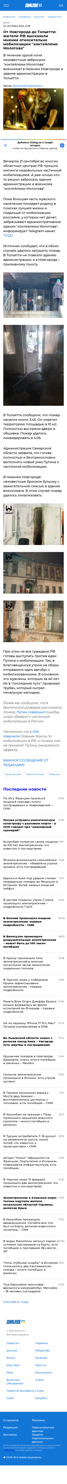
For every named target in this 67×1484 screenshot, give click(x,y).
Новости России (35, 774)
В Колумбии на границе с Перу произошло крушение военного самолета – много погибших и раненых (28, 1119)
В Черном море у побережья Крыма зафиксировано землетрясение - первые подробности (25, 985)
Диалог (6, 22)
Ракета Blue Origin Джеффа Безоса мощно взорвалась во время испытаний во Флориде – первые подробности (29, 1006)
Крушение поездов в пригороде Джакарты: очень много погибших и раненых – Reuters (29, 1060)
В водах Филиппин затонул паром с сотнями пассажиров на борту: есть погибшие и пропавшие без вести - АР (30, 1246)
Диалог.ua (9, 1450)
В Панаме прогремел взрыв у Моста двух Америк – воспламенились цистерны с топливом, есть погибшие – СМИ (28, 1098)
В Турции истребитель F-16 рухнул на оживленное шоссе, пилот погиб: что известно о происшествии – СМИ (29, 1141)
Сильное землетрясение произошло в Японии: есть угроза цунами (29, 1078)
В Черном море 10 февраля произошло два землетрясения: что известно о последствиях (30, 1183)
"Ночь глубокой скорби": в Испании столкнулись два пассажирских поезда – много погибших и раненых (30, 1268)
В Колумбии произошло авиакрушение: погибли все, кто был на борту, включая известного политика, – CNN (29, 1224)
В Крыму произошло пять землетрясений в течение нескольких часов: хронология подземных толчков (26, 963)
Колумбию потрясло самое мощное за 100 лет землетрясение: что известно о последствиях (30, 845)
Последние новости (24, 789)
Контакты (10, 1434)
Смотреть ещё (16, 1302)
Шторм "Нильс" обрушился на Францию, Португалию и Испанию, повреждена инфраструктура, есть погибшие (30, 1163)
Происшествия (13, 774)
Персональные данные (43, 1429)
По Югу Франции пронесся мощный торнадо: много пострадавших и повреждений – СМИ (28, 803)
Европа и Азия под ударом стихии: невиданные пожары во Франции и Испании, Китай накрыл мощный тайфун (30, 883)
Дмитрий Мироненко (27, 85)
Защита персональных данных (43, 1438)
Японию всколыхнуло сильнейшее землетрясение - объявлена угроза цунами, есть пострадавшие (30, 863)
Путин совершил (31, 712)
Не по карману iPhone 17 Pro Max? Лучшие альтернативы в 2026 (29, 1025)
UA (61, 5)
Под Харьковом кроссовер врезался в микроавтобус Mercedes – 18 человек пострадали (30, 1288)
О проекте (11, 1420)
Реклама (38, 1420)
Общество (54, 774)
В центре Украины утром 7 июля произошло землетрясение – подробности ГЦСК (28, 903)
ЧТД (8, 236)
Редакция (10, 1427)
